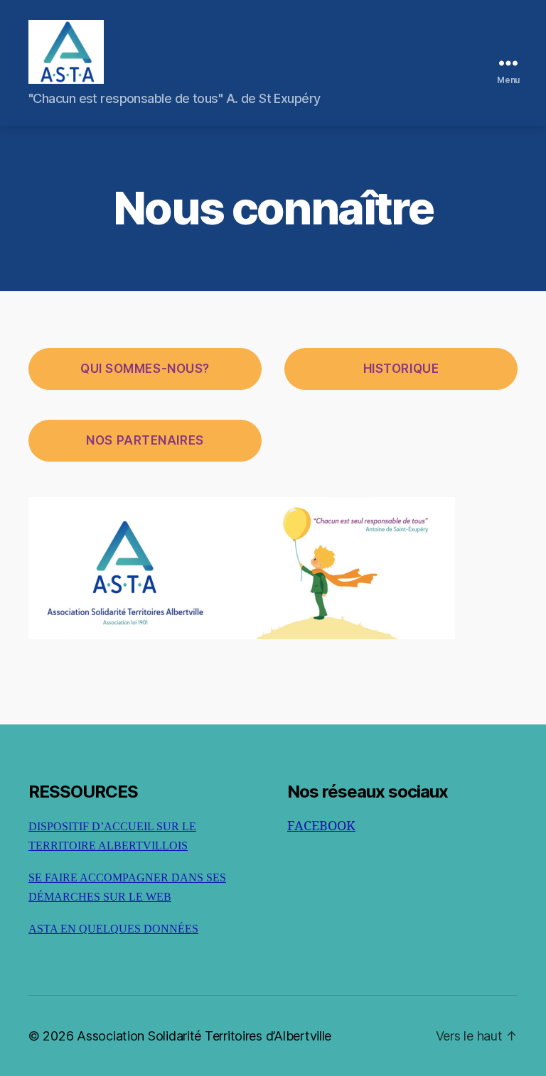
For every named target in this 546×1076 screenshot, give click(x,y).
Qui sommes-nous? (145, 369)
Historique (401, 369)
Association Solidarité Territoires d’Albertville (204, 1035)
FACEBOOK (321, 826)
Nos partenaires (145, 440)
